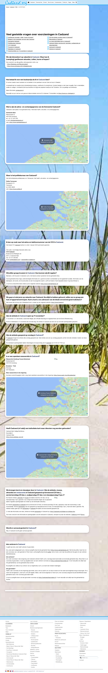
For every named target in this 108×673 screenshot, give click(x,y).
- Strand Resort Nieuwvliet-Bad (14, 660)
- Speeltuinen (34, 641)
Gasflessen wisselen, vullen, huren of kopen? (20, 37)
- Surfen (32, 667)
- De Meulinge (9, 648)
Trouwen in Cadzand (14, 47)
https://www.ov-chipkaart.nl (66, 93)
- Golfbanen (33, 665)
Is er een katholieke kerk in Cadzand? (59, 41)
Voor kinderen (9, 630)
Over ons (82, 655)
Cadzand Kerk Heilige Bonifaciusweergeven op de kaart (48, 455)
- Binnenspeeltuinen (35, 643)
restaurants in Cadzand (19, 504)
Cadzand (32, 2)
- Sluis (81, 627)
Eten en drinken (59, 621)
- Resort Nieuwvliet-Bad (12, 656)
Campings (8, 638)
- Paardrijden (33, 663)
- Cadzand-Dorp (84, 629)
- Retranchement (84, 631)
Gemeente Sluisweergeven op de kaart (47, 141)
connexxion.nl (19, 90)
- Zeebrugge (82, 645)
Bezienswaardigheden (36, 628)
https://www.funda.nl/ (57, 302)
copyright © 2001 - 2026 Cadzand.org (36, 671)
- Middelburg (58, 662)
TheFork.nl (74, 514)
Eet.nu (82, 514)
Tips (7, 628)
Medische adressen (60, 639)
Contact (81, 660)
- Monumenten (34, 631)
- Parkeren (58, 637)
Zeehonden (58, 629)
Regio (69, 2)
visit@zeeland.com (15, 259)
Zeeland (57, 650)
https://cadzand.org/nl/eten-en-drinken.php (62, 511)
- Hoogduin (9, 652)
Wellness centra (34, 649)
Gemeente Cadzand (13, 41)
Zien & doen (51, 2)
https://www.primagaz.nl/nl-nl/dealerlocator (19, 66)
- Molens (32, 634)
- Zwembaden (34, 657)
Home (7, 621)
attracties (20, 497)
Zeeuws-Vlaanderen (85, 621)
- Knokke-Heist (83, 643)
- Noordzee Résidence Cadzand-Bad (16, 654)
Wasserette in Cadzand (55, 39)
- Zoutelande (58, 658)
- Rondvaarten (34, 639)
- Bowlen (32, 645)
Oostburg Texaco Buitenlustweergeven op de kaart (48, 394)
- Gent (81, 639)
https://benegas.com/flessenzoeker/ (17, 64)
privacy (25, 671)
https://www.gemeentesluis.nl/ (18, 122)
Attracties (33, 637)
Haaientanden (59, 627)
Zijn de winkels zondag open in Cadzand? (61, 37)
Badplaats (8, 626)
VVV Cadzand (12, 45)
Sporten (32, 655)
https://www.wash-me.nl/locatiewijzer (64, 375)
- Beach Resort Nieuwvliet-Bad (14, 646)
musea (27, 497)
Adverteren (82, 653)
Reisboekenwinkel (60, 643)
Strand (45, 2)
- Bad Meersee (10, 644)
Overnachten (39, 2)
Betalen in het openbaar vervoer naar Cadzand (21, 39)
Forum (56, 641)
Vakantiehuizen (10, 642)
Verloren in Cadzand (54, 49)
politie (49, 552)
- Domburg (58, 656)
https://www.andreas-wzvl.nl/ (14, 437)
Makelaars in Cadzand (14, 49)
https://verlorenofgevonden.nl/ (59, 560)
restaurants (20, 493)
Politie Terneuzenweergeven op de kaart (47, 208)
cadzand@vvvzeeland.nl (28, 259)
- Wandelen (33, 661)
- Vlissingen (58, 660)
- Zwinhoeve (9, 666)
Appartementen (10, 636)
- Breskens (82, 625)
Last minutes (33, 621)
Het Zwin (57, 625)
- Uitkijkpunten (34, 635)
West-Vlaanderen (84, 635)
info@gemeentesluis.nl (16, 120)
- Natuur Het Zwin (84, 633)
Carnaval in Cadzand (55, 47)
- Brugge (81, 637)
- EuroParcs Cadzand (12, 650)
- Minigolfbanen (34, 647)
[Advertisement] (96, 43)
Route (56, 635)
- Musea (32, 630)
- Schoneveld (9, 658)
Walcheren (58, 652)
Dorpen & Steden (35, 651)
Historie (57, 631)
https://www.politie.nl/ (15, 189)
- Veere (57, 654)
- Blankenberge (83, 647)
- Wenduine (82, 649)
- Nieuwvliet (82, 623)
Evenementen (58, 2)
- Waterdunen (9, 662)
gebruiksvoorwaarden (18, 671)
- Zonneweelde (10, 664)
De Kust (81, 641)
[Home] (28, 2)
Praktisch (65, 2)
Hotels (7, 640)
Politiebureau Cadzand (14, 43)
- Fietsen (32, 659)
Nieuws (57, 645)
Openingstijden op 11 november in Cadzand (20, 51)
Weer (73, 2)
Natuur (32, 653)
